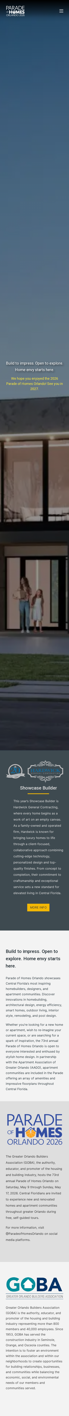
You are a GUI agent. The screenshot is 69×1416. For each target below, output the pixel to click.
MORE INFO (38, 907)
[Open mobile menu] (61, 10)
